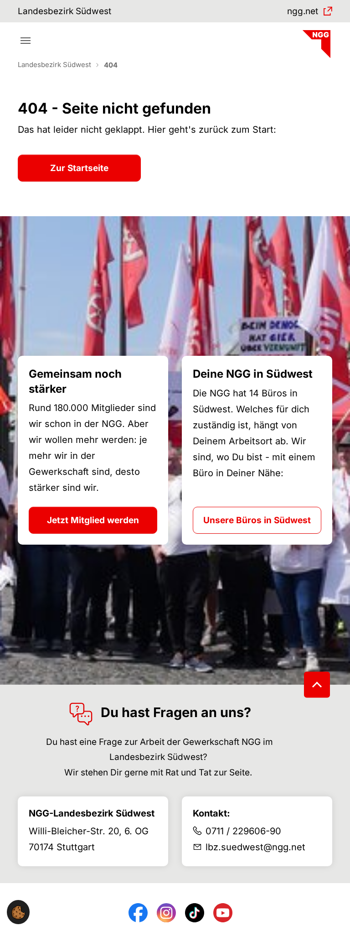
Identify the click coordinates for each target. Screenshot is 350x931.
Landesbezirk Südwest (64, 11)
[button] (18, 912)
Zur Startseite (79, 168)
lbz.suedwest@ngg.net (255, 847)
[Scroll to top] (317, 684)
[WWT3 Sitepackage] (315, 41)
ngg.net (302, 11)
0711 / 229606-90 (243, 831)
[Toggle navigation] (25, 40)
